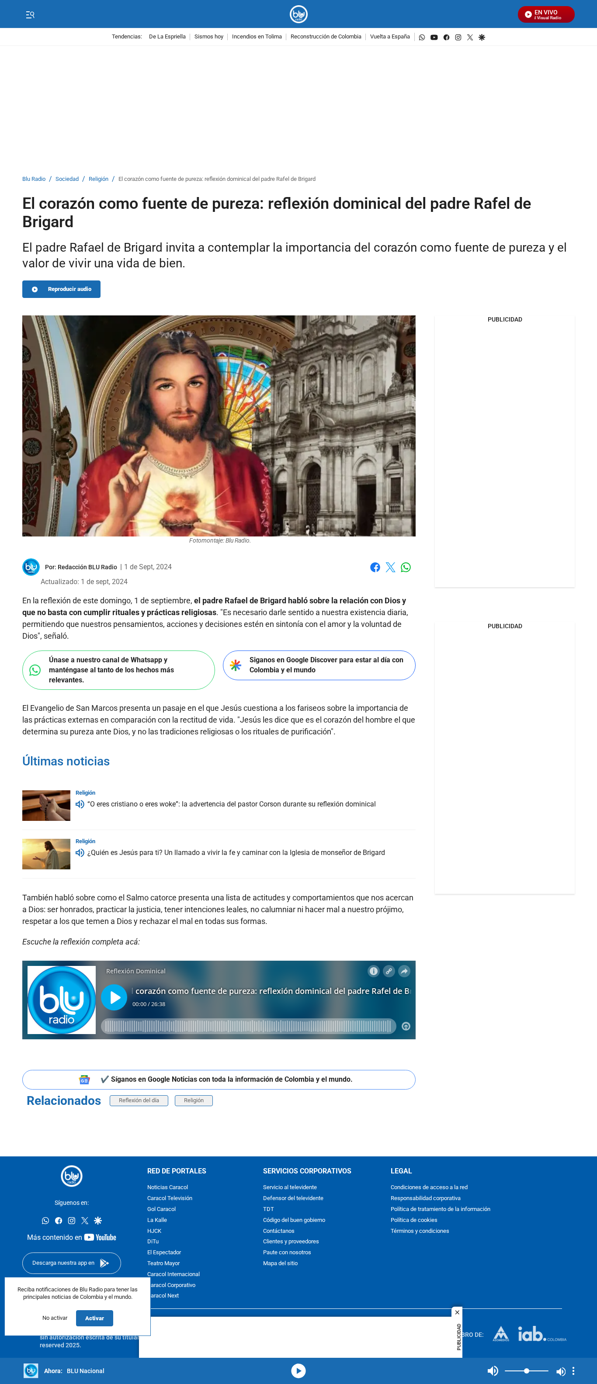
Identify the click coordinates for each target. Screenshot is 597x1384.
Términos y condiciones (420, 1231)
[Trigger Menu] (30, 14)
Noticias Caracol (167, 1187)
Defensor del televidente (293, 1198)
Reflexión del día (139, 1100)
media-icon (298, 1371)
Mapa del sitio (280, 1263)
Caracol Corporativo (171, 1285)
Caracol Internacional (173, 1274)
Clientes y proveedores (291, 1242)
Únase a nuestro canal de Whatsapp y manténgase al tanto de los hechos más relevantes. (111, 670)
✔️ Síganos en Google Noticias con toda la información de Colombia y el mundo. (227, 1079)
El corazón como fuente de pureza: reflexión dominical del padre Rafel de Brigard (217, 179)
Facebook (375, 572)
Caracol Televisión (169, 1198)
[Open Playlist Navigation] (573, 1371)
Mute (493, 1371)
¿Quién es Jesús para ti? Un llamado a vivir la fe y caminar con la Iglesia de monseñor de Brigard (236, 852)
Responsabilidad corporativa (426, 1198)
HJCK (154, 1231)
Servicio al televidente (290, 1187)
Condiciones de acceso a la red (429, 1187)
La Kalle (157, 1220)
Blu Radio (33, 179)
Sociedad (67, 179)
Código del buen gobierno (294, 1220)
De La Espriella (167, 37)
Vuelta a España (390, 37)
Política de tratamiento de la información (440, 1209)
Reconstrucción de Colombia (326, 37)
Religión (98, 179)
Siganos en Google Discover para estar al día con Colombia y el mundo (326, 665)
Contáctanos (279, 1231)
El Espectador (164, 1253)
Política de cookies (414, 1220)
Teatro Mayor (163, 1263)
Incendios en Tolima (257, 37)
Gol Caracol (161, 1209)
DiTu (153, 1242)
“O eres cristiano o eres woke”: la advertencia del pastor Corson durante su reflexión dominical (231, 804)
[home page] (299, 14)
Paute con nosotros (287, 1253)
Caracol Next (163, 1296)
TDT (268, 1209)
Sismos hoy (208, 37)
